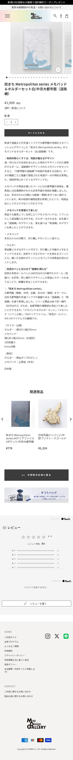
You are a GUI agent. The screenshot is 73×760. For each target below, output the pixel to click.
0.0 (50, 536)
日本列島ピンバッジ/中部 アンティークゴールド (52, 436)
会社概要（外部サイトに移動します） (19, 670)
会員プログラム (11, 641)
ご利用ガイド (10, 637)
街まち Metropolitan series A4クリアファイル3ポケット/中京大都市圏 (20, 438)
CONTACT (10, 686)
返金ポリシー (10, 664)
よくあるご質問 (11, 646)
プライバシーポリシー (14, 655)
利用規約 (8, 650)
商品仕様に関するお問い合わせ (18, 696)
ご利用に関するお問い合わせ (17, 691)
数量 (7, 115)
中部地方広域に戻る (38, 474)
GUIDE (8, 631)
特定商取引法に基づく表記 (16, 659)
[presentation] (2, 419)
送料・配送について (15, 108)
